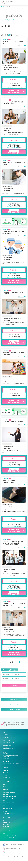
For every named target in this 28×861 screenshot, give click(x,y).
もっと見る (14, 704)
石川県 (4, 786)
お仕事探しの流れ (7, 822)
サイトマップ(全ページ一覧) (9, 19)
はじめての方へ (6, 820)
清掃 (4, 805)
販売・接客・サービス (8, 798)
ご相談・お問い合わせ (8, 813)
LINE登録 (5, 811)
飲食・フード (6, 800)
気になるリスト (6, 777)
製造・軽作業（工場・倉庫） (9, 792)
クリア (14, 689)
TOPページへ (7, 20)
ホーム (2, 6)
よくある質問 (6, 826)
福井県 (4, 784)
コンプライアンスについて (9, 835)
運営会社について (7, 833)
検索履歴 (5, 775)
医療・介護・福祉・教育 (8, 803)
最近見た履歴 (6, 773)
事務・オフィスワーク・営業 (9, 796)
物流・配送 (5, 794)
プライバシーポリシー (8, 837)
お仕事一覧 (5, 770)
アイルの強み (6, 824)
